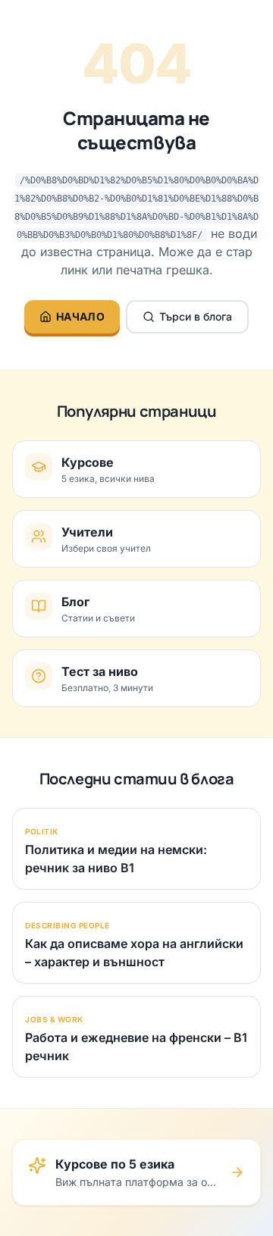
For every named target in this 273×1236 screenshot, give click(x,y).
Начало (80, 316)
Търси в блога (195, 316)
